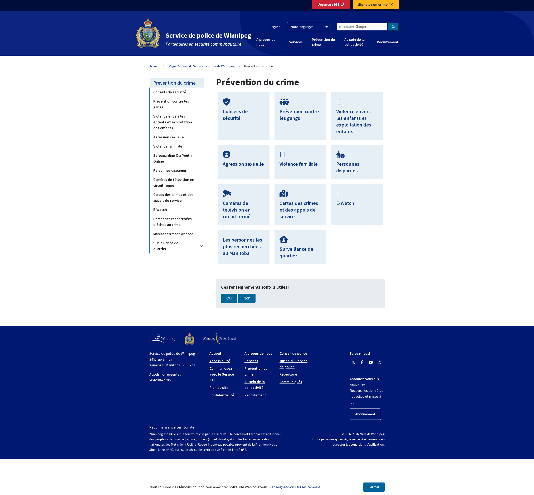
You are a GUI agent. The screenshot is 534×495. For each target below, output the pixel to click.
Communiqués (291, 381)
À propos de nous (266, 42)
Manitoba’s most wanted (173, 233)
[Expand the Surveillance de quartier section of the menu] (201, 246)
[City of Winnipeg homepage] (162, 338)
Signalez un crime (373, 4)
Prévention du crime (323, 42)
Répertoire (288, 374)
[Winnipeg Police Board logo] (219, 339)
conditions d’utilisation (367, 444)
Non (246, 298)
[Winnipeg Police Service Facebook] (361, 362)
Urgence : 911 (328, 4)
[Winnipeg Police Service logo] (189, 339)
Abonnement (365, 414)
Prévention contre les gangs (171, 104)
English (275, 27)
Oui (229, 298)
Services (296, 42)
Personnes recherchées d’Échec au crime (172, 221)
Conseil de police (293, 353)
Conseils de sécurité (169, 92)
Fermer (373, 487)
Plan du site (218, 387)
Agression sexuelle (168, 137)
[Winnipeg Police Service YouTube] (370, 362)
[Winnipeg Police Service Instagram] (379, 362)
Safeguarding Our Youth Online (172, 158)
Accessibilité (219, 360)
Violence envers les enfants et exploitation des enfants (172, 122)
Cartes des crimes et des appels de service (173, 197)
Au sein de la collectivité (354, 42)
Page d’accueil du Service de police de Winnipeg (202, 66)
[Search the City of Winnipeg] (393, 26)
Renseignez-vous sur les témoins (294, 487)
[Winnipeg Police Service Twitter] (353, 362)
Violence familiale (167, 146)
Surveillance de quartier (165, 246)
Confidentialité (221, 395)
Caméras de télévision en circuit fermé (173, 182)
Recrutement (388, 42)
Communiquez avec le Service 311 (221, 374)
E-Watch (160, 209)
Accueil (154, 66)
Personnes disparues (170, 170)
